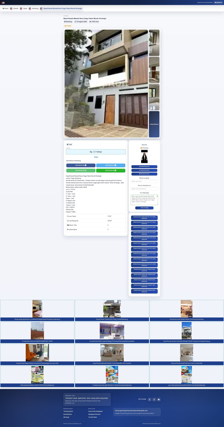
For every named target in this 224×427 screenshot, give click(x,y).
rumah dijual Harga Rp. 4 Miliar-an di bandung (144, 285)
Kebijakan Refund (94, 414)
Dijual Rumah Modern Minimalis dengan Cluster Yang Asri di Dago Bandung (186, 341)
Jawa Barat (70, 161)
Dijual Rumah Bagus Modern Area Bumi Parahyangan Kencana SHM (37, 363)
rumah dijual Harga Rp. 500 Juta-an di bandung (144, 238)
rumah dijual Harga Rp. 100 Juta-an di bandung (144, 217)
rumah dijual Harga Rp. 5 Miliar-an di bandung (144, 291)
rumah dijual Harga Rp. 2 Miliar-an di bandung (144, 275)
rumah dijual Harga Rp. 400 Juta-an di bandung (144, 233)
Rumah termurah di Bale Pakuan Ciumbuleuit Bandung (187, 319)
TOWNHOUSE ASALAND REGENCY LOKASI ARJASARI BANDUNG (112, 385)
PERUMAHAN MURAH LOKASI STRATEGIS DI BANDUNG (37, 385)
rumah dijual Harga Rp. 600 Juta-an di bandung (144, 243)
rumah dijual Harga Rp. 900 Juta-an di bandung (144, 259)
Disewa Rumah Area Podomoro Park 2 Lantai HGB (186, 363)
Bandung (77, 161)
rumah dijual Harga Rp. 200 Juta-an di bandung (144, 222)
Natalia (144, 145)
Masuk (219, 2)
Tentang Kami (68, 411)
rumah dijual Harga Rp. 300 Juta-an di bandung (144, 228)
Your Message (144, 193)
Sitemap (66, 417)
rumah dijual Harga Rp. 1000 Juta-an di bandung (144, 264)
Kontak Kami (67, 414)
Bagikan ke (80, 165)
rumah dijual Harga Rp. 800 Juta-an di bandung (144, 254)
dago (96, 157)
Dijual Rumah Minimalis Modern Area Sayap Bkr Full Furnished (112, 363)
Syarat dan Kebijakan (95, 411)
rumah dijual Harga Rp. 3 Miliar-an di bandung (144, 280)
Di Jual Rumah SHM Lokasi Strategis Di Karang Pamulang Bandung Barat (112, 341)
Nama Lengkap (144, 178)
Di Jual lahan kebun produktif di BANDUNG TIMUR (37, 341)
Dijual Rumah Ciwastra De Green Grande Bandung (112, 319)
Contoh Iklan (92, 417)
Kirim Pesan (143, 207)
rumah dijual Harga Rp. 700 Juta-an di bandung (144, 249)
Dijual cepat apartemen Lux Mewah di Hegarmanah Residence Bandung (37, 319)
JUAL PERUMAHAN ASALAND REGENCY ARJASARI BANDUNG (186, 385)
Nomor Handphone (144, 185)
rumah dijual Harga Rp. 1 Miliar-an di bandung (144, 270)
